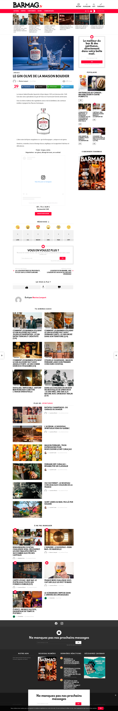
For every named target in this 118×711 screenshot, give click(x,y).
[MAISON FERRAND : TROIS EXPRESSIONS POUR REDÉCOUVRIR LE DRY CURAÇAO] (27, 452)
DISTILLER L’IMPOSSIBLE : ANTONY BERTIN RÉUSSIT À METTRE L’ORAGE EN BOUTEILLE (27, 390)
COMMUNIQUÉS (49, 11)
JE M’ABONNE (100, 11)
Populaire (87, 6)
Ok (101, 708)
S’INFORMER (31, 11)
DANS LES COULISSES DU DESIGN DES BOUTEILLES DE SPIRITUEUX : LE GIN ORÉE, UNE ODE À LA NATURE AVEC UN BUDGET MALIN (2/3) (58, 392)
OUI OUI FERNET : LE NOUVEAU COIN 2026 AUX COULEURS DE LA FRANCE (58, 485)
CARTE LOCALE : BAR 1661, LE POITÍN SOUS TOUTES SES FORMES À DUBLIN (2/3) (81, 27)
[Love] (84, 76)
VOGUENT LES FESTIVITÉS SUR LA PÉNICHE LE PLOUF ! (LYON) (99, 138)
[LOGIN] (91, 11)
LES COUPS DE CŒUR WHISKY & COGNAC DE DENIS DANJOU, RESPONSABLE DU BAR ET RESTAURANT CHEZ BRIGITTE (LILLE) (72, 684)
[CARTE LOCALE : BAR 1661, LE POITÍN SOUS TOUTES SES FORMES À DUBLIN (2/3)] (81, 19)
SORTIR (23, 11)
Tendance (100, 6)
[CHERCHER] (88, 11)
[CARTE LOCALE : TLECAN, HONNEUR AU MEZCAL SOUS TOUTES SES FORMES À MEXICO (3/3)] (66, 19)
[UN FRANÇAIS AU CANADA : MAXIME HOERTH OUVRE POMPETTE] (91, 83)
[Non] (104, 708)
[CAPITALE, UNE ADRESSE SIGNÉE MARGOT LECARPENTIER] (99, 107)
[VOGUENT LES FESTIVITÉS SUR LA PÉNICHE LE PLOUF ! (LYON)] (99, 131)
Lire (81, 100)
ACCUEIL (16, 11)
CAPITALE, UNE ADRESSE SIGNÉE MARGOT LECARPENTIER (98, 114)
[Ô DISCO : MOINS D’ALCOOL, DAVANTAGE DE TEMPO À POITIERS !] (27, 599)
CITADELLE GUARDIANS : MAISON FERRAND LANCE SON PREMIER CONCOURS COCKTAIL (58, 362)
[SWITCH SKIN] (94, 11)
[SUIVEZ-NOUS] (86, 11)
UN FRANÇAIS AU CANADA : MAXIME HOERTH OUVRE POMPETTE (90, 95)
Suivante (104, 23)
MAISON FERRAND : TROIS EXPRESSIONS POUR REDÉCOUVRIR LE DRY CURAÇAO (58, 447)
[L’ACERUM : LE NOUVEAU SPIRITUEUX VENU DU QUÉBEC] (27, 434)
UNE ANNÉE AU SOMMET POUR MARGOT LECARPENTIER (83, 138)
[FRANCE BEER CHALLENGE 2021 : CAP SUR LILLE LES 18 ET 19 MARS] (59, 570)
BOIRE (40, 11)
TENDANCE (16, 327)
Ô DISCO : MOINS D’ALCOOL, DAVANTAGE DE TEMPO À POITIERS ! (25, 611)
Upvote (27, 287)
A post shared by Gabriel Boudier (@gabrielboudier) (43, 203)
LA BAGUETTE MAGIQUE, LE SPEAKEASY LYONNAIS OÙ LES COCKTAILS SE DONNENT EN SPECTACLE (84, 117)
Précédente (13, 23)
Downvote (59, 287)
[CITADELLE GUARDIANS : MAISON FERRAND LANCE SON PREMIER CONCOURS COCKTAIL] (59, 350)
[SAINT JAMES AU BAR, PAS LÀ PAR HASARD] (27, 509)
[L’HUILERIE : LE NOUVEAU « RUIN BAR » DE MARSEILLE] (59, 537)
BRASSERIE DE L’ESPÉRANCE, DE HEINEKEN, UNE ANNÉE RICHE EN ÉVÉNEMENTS (71, 661)
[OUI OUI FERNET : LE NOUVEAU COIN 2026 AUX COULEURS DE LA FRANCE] (27, 490)
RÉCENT (78, 6)
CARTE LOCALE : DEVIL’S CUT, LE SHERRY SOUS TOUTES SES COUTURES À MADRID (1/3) (97, 27)
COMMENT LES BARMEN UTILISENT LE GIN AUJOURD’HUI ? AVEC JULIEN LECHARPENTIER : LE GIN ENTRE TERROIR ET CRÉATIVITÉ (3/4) (27, 334)
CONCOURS (48, 357)
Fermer (115, 695)
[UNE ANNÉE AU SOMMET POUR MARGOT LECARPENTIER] (84, 131)
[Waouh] (80, 76)
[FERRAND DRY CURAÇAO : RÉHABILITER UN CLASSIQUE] (27, 471)
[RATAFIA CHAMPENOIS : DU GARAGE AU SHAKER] (27, 415)
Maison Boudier (43, 213)
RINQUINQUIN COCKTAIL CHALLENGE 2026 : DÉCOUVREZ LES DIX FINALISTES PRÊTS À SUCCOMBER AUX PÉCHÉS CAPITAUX (26, 551)
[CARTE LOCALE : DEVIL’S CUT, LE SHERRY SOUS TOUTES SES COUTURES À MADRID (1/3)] (97, 19)
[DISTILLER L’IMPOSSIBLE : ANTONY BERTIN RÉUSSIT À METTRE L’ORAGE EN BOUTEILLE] (27, 378)
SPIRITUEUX (16, 385)
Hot (93, 6)
